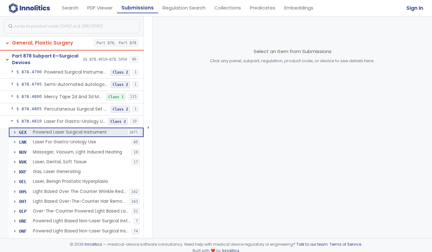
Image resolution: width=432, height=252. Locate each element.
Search (70, 7)
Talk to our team (312, 244)
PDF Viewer (100, 7)
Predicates (262, 7)
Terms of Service (345, 244)
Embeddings (298, 7)
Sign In (414, 8)
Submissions (137, 7)
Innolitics (93, 244)
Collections (227, 7)
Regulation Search (184, 7)
